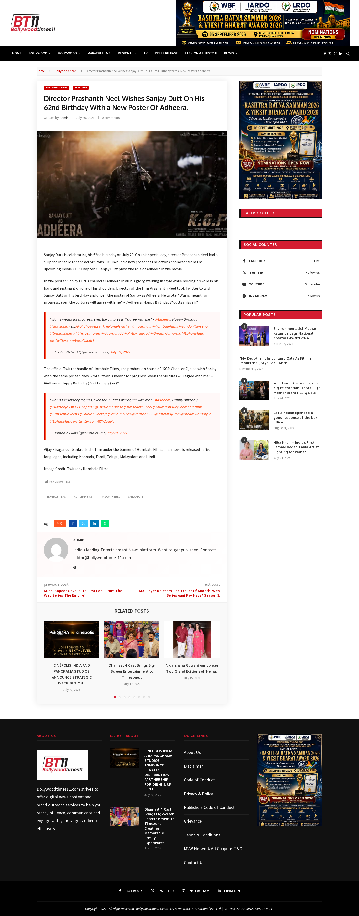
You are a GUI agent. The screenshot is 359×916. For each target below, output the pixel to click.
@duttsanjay (60, 326)
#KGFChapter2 (86, 326)
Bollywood (38, 53)
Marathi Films (99, 53)
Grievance (193, 821)
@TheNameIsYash (113, 326)
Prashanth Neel (110, 496)
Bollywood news (65, 71)
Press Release (166, 53)
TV (145, 53)
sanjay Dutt (135, 496)
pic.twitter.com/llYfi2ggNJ (93, 421)
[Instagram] (335, 54)
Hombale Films (56, 496)
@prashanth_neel (138, 406)
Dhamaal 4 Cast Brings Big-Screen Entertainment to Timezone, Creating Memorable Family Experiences (159, 826)
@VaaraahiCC (112, 333)
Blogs (229, 53)
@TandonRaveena (193, 326)
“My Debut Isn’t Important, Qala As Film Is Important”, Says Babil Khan (275, 360)
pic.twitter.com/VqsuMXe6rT (72, 340)
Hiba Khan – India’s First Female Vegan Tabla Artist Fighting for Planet (296, 447)
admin (64, 117)
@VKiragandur (140, 326)
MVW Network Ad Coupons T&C (213, 848)
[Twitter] (330, 54)
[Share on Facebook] (73, 523)
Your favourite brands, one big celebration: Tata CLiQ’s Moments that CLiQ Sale (297, 388)
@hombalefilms (165, 326)
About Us (192, 752)
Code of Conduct (199, 780)
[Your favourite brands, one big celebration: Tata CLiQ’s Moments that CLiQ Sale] (254, 390)
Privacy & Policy (198, 793)
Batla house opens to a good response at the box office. (295, 417)
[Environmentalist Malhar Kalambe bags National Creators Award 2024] (254, 336)
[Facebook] (325, 54)
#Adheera (162, 319)
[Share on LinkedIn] (94, 523)
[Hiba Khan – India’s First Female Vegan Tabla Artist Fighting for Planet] (254, 450)
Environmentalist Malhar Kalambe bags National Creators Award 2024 (295, 333)
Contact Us (194, 862)
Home (16, 53)
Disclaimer (193, 766)
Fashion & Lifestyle (201, 53)
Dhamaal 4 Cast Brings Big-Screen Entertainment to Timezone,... (131, 671)
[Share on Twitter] (83, 523)
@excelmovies (89, 333)
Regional (125, 53)
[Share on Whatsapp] (105, 523)
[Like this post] (61, 523)
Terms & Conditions (202, 835)
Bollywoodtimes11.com (58, 789)
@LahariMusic (193, 333)
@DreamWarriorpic (165, 333)
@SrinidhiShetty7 (63, 333)
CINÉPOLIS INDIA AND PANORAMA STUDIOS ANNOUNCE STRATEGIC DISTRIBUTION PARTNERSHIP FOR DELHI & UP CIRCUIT (158, 770)
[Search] (348, 54)
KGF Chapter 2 (83, 496)
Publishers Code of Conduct (209, 807)
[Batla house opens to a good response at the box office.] (254, 420)
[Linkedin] (340, 54)
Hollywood (67, 53)
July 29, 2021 (120, 352)
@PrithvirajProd (137, 333)
